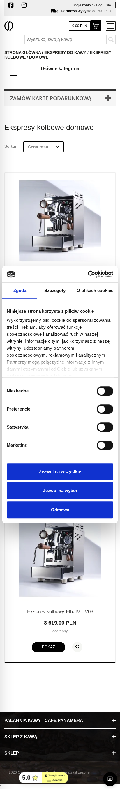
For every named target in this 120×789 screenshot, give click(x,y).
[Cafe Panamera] (8, 25)
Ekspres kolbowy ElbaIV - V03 (60, 611)
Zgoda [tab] (20, 290)
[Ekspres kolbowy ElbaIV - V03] (60, 555)
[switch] (99, 406)
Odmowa (60, 509)
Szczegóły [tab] (55, 290)
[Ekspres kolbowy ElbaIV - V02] (60, 220)
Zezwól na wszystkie (60, 471)
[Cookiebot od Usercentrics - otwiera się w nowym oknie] (87, 274)
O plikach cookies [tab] (95, 290)
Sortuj (10, 146)
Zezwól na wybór (60, 490)
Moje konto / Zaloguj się (92, 5)
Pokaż (48, 647)
